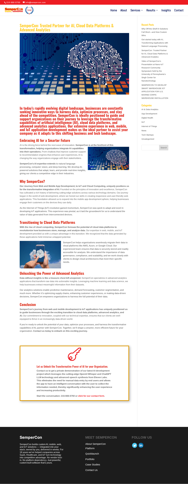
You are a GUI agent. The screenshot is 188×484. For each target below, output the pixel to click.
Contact (179, 10)
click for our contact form (91, 396)
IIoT (143, 122)
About (123, 10)
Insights (166, 10)
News (143, 130)
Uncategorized (147, 139)
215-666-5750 (13, 2)
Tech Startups (147, 135)
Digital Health (147, 118)
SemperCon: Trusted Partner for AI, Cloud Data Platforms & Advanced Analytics (154, 53)
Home (113, 10)
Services (135, 10)
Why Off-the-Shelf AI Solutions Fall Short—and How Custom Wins (154, 32)
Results (150, 10)
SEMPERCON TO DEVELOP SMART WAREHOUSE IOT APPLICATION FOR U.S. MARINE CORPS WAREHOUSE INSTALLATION (154, 91)
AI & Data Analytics (149, 109)
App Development (149, 114)
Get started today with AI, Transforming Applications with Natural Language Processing (154, 42)
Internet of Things (149, 126)
